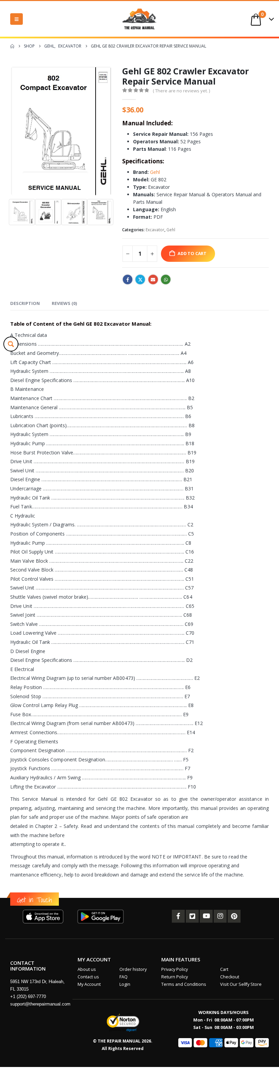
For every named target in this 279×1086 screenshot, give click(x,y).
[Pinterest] (234, 916)
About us (87, 969)
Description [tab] (25, 303)
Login (124, 984)
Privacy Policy (174, 969)
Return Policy (174, 977)
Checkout (229, 977)
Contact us (88, 977)
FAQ (123, 977)
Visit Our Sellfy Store (241, 984)
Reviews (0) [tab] (64, 303)
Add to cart (192, 253)
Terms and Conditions (183, 984)
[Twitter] (192, 916)
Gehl (155, 172)
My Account (89, 984)
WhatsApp (165, 279)
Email (153, 279)
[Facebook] (178, 916)
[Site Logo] (139, 19)
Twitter (140, 279)
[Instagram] (220, 916)
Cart (224, 969)
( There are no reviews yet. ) (181, 91)
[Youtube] (206, 916)
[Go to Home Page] (12, 46)
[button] (16, 19)
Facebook (127, 279)
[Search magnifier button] (11, 344)
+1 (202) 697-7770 (28, 996)
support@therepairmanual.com (40, 1004)
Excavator (155, 230)
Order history (133, 969)
